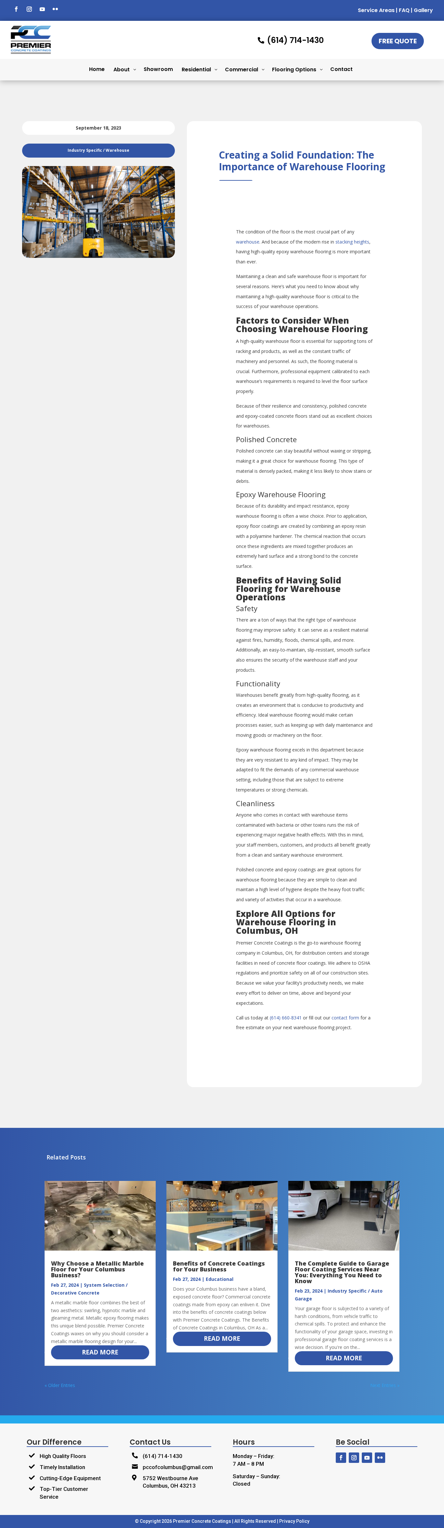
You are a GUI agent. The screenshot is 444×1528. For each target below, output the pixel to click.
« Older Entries (60, 1385)
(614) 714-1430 (162, 1456)
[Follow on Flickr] (55, 9)
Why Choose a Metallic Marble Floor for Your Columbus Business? (97, 1269)
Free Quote (398, 41)
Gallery (423, 10)
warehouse (247, 242)
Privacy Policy (294, 1521)
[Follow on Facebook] (16, 9)
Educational (219, 1279)
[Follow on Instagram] (29, 9)
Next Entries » (384, 1385)
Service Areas (376, 10)
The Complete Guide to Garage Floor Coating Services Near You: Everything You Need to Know (342, 1272)
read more (100, 1352)
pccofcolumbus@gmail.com (178, 1467)
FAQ (404, 10)
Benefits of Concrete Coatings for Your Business (219, 1266)
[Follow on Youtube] (42, 9)
